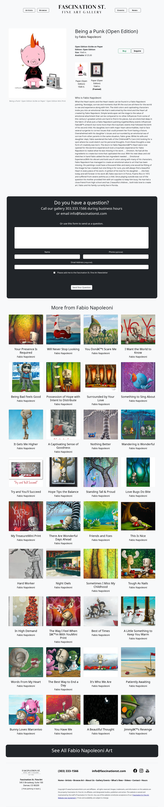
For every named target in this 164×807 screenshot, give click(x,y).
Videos (128, 780)
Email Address (81, 262)
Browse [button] (43, 10)
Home (61, 780)
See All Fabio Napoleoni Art (82, 750)
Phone (116, 252)
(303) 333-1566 (68, 771)
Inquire (137, 51)
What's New (117, 780)
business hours (110, 208)
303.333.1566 (76, 208)
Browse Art (78, 780)
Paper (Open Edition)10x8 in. (97, 84)
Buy (124, 51)
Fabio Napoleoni (90, 37)
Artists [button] (29, 10)
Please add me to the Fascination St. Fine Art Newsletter (82, 272)
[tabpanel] (113, 126)
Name (47, 252)
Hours (144, 780)
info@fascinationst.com (88, 213)
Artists (68, 780)
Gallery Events (103, 780)
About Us (90, 780)
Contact (136, 780)
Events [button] (120, 10)
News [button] (135, 10)
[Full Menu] (82, 9)
